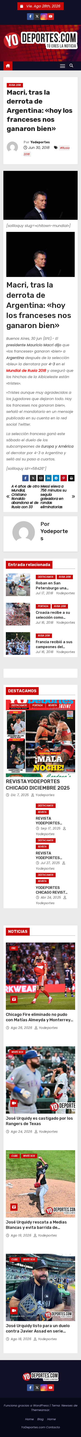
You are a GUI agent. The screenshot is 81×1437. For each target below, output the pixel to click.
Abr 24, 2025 (51, 897)
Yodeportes (40, 142)
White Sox (17, 1052)
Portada (43, 606)
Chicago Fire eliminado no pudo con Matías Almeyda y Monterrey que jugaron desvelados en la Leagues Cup (38, 1022)
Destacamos (45, 577)
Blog (40, 1419)
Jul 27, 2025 (51, 863)
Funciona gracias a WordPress (27, 1405)
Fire (13, 948)
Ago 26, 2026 (22, 1027)
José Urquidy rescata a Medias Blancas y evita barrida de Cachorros (36, 1227)
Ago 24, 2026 (22, 1131)
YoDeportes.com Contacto (40, 1427)
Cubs (14, 1156)
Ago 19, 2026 (21, 1235)
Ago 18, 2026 (21, 1339)
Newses (67, 1405)
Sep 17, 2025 (51, 828)
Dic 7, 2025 (20, 795)
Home (29, 1419)
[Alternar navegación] (62, 66)
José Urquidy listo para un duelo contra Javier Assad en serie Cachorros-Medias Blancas (38, 1331)
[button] (72, 65)
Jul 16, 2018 (45, 622)
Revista (52, 705)
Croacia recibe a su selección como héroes (53, 617)
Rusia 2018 (15, 85)
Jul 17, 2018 (44, 593)
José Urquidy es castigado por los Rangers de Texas (39, 1121)
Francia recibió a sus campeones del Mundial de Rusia (54, 647)
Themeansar (40, 1410)
